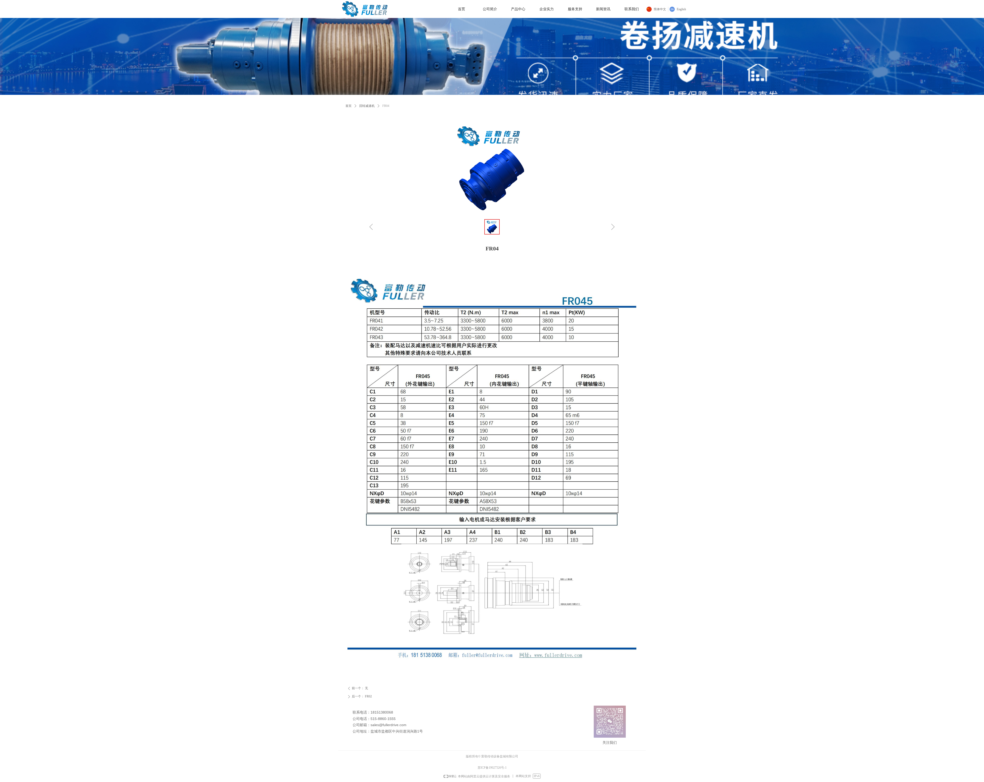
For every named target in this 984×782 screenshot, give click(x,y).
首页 (348, 106)
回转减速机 (367, 106)
